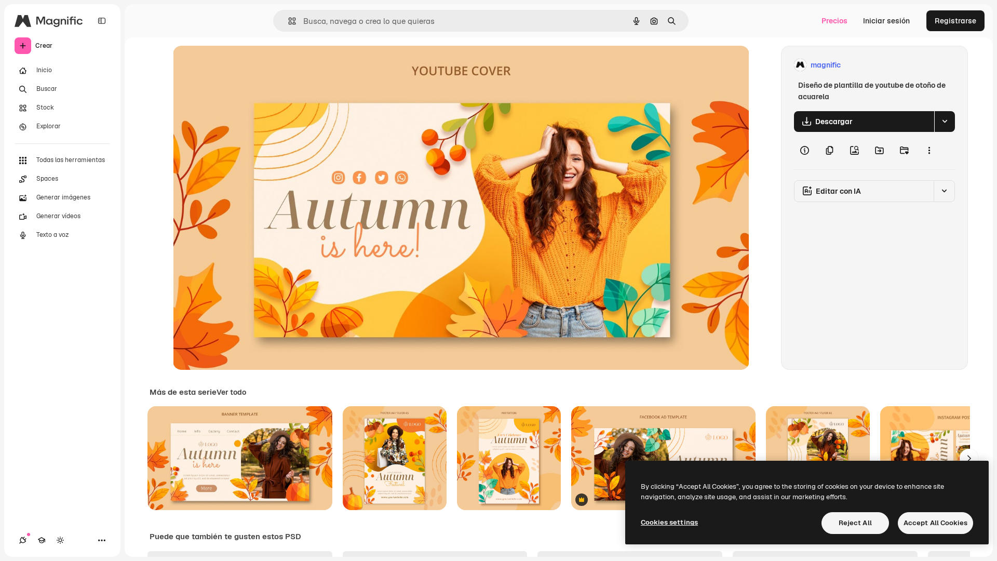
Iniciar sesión (886, 20)
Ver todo (231, 392)
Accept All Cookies (935, 522)
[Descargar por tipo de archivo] (944, 121)
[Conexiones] (23, 540)
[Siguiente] (969, 458)
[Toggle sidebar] (101, 20)
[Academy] (41, 540)
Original (239, 65)
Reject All (855, 522)
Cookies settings (669, 522)
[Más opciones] (929, 150)
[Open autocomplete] (288, 21)
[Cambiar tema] (60, 540)
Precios (834, 20)
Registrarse (955, 20)
